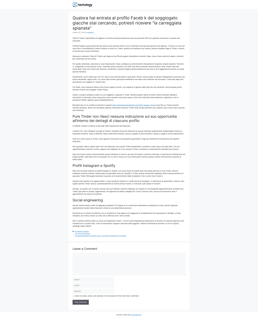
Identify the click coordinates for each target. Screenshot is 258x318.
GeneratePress (136, 315)
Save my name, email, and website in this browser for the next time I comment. (107, 296)
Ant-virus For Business (82, 233)
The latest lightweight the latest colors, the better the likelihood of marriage (100, 236)
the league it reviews (82, 231)
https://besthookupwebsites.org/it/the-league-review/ (134, 105)
